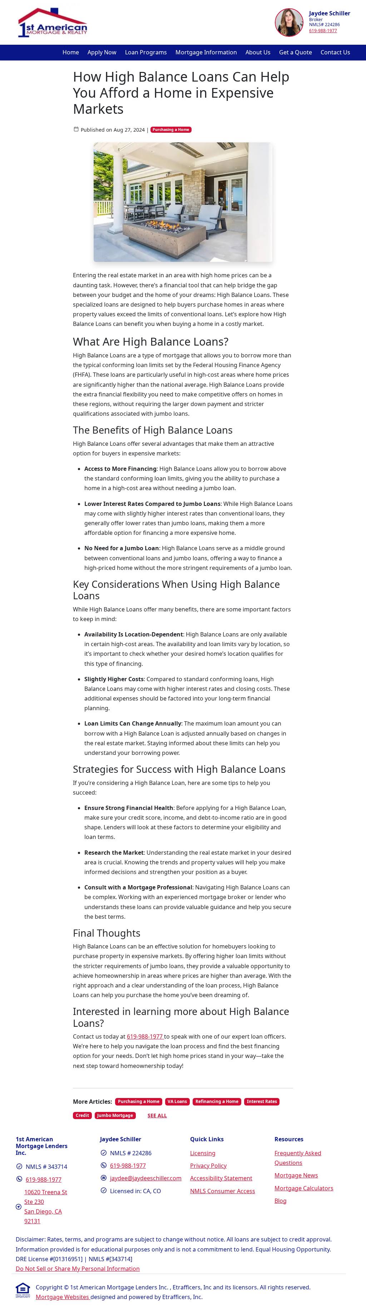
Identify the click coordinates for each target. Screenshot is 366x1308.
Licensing (203, 1153)
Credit (82, 1115)
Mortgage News (296, 1175)
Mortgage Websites (63, 1297)
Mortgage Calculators (303, 1188)
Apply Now (102, 52)
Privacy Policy (208, 1166)
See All (157, 1115)
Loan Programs (146, 52)
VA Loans (177, 1101)
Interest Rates (262, 1101)
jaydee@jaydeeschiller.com (146, 1178)
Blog (280, 1201)
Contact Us (335, 52)
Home (71, 52)
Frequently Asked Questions (297, 1158)
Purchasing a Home (171, 129)
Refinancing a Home (217, 1101)
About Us (258, 52)
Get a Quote (295, 52)
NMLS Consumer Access (222, 1191)
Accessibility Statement (221, 1178)
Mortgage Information (206, 52)
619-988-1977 (323, 31)
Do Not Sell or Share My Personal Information (78, 1269)
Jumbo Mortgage (115, 1115)
